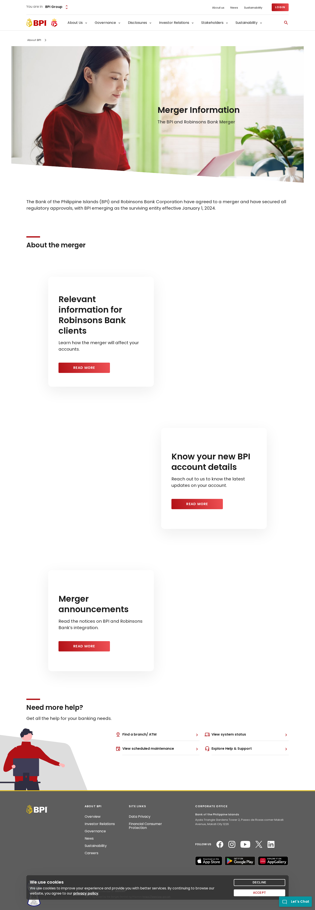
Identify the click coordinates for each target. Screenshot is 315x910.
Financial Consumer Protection (145, 826)
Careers (91, 853)
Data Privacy (139, 817)
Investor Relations (100, 824)
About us (218, 7)
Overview (92, 817)
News (234, 7)
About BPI (34, 40)
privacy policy (85, 893)
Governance (95, 831)
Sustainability (253, 7)
